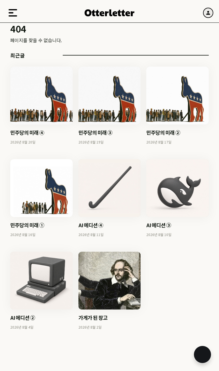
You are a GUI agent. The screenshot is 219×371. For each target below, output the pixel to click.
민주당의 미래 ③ (95, 132)
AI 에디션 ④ (90, 225)
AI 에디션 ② (22, 317)
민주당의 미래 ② (163, 132)
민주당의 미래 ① (27, 225)
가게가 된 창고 (93, 317)
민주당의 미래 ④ (27, 132)
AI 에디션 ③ (158, 225)
